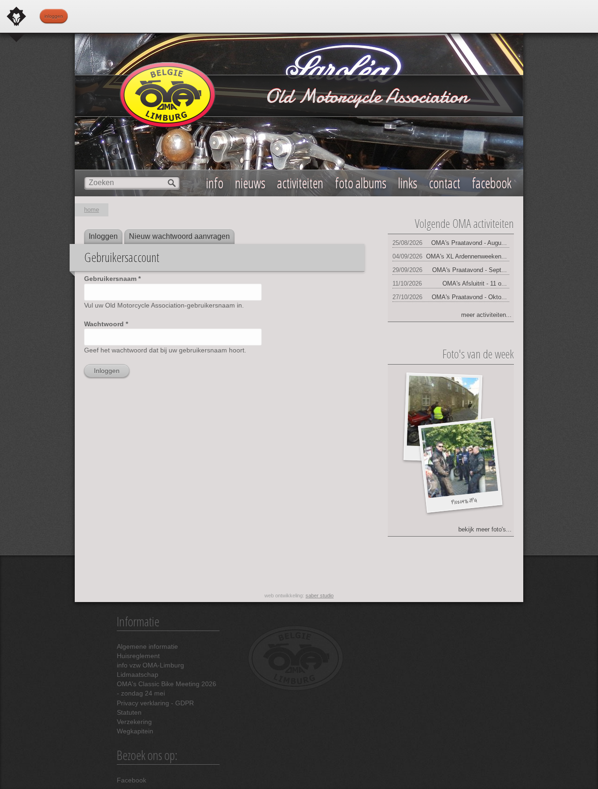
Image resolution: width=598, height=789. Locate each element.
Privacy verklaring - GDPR (155, 703)
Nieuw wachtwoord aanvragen (179, 236)
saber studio (320, 595)
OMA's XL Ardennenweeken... (466, 256)
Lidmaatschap (137, 674)
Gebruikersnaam (112, 278)
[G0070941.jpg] (442, 412)
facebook (492, 183)
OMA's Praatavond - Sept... (469, 269)
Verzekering (134, 721)
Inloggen (53, 16)
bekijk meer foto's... (485, 529)
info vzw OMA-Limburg (150, 665)
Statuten (129, 712)
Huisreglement (138, 656)
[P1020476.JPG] (459, 459)
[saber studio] (16, 16)
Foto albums (360, 183)
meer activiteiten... (486, 314)
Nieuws (250, 183)
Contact (444, 183)
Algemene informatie (147, 646)
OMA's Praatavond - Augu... (469, 242)
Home (91, 209)
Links (407, 183)
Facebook (131, 780)
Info (214, 183)
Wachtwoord (106, 324)
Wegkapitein (135, 731)
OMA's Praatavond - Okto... (469, 297)
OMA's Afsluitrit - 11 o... (474, 283)
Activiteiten (300, 183)
